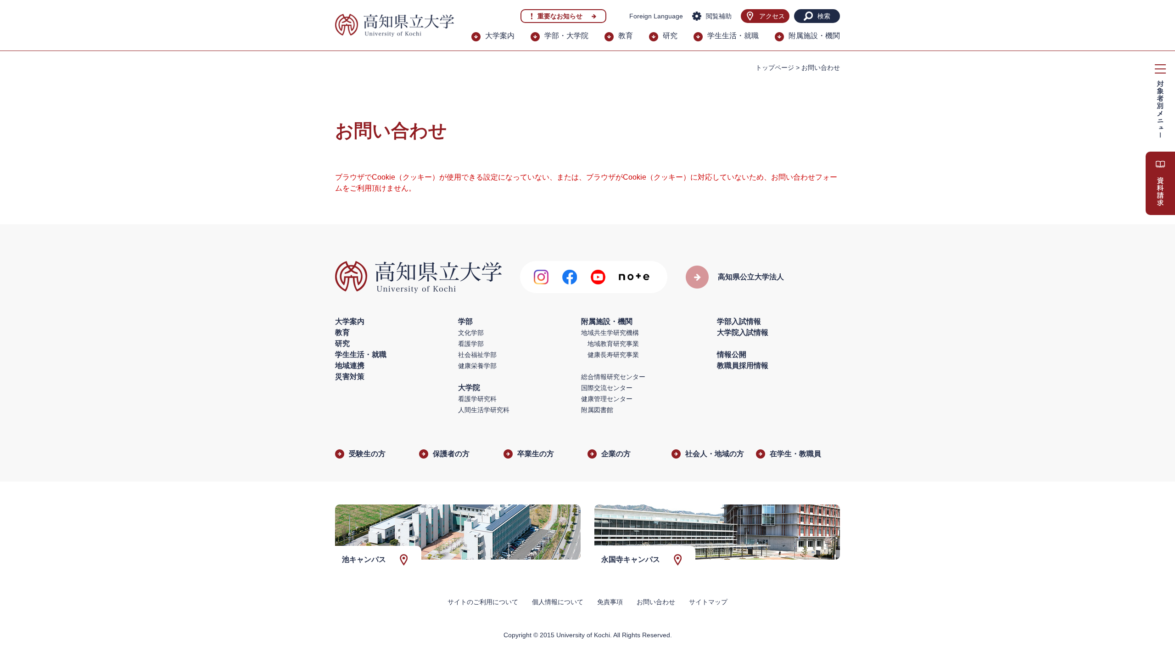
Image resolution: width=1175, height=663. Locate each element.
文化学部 (471, 332)
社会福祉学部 (477, 354)
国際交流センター (606, 387)
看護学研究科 (477, 398)
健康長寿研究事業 (613, 354)
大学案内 (500, 36)
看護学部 (471, 343)
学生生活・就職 (733, 36)
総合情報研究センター (613, 376)
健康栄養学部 (477, 365)
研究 (670, 36)
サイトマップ (708, 602)
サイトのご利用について (483, 602)
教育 (625, 36)
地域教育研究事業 (613, 343)
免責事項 (610, 602)
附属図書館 (597, 410)
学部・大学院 (566, 36)
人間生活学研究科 (483, 410)
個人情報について (557, 602)
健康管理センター (606, 398)
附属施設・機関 (814, 36)
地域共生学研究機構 (610, 332)
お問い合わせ (656, 602)
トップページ (774, 67)
